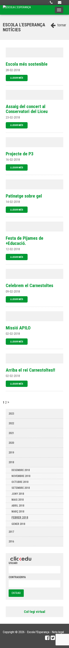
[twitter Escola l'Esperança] (53, 638)
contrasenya (17, 577)
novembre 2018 (21, 476)
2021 (11, 433)
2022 (11, 423)
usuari (13, 563)
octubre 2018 (20, 481)
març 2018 (18, 511)
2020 (11, 442)
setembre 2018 (21, 487)
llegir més (16, 77)
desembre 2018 (21, 470)
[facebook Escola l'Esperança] (47, 638)
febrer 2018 (20, 517)
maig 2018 (18, 499)
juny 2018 (18, 493)
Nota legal (58, 632)
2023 (11, 413)
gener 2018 (18, 523)
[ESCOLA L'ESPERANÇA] (17, 10)
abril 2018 (18, 505)
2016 (11, 541)
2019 (11, 452)
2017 (11, 531)
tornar (61, 25)
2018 (11, 462)
